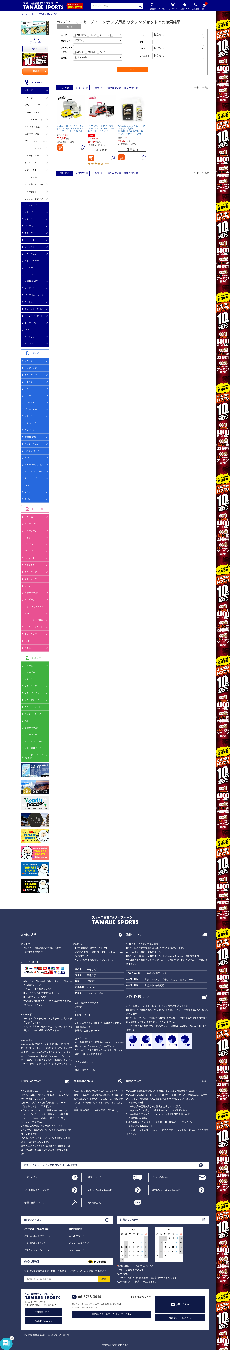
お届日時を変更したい (35, 1243)
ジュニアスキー (32, 177)
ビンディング (31, 205)
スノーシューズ (32, 734)
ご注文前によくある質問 (36, 1190)
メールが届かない (161, 1177)
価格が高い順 (131, 88)
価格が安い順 (114, 88)
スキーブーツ (31, 212)
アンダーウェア (32, 288)
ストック (29, 219)
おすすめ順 (82, 88)
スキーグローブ (32, 700)
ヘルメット (30, 240)
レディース (105, 35)
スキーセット (31, 191)
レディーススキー (33, 170)
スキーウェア (31, 254)
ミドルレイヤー (32, 261)
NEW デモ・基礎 (32, 127)
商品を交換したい (78, 1236)
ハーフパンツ (31, 274)
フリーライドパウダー (35, 148)
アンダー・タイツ (33, 714)
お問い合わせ (182, 1304)
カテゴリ (162, 9)
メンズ (93, 35)
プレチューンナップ (34, 199)
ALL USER (81, 35)
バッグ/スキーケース (34, 295)
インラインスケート (34, 316)
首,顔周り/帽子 (31, 281)
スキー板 (29, 90)
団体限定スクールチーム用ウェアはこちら (111, 1314)
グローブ (29, 233)
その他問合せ (94, 1202)
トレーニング (31, 322)
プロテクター (31, 247)
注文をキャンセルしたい (36, 1250)
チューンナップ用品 (34, 309)
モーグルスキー (32, 163)
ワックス (29, 302)
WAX (27, 458)
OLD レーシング (32, 112)
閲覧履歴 (195, 9)
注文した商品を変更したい (37, 1236)
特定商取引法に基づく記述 (34, 1335)
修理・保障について (34, 1202)
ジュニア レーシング (34, 119)
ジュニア (117, 35)
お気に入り (184, 9)
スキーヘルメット (33, 707)
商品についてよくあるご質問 (166, 1190)
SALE (102, 52)
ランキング (173, 9)
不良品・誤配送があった (81, 1243)
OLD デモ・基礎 (32, 134)
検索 (140, 6)
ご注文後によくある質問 (100, 1190)
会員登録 (35, 71)
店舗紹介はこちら (43, 1321)
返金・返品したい (78, 1250)
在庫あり (80, 52)
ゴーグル (29, 226)
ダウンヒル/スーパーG (35, 141)
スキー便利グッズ (33, 748)
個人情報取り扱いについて (58, 1335)
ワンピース (30, 267)
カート (204, 7)
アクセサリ (30, 336)
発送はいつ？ (94, 1177)
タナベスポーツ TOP (32, 14)
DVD (27, 330)
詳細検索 (152, 9)
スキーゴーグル (32, 693)
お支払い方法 (31, 1177)
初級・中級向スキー (34, 184)
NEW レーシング (32, 105)
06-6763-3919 (89, 1296)
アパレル (29, 343)
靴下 (27, 721)
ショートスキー (32, 155)
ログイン (35, 49)
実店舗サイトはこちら (180, 1318)
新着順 (98, 88)
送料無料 (92, 52)
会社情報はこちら (43, 1312)
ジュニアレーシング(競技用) (34, 756)
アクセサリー (31, 492)
